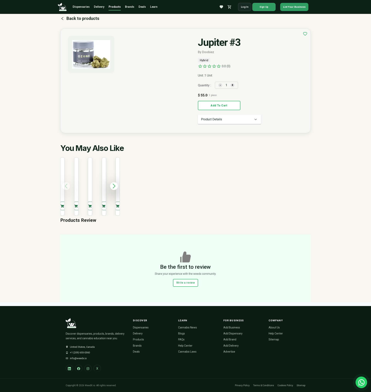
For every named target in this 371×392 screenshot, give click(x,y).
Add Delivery (231, 345)
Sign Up (264, 7)
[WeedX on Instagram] (88, 368)
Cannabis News (187, 327)
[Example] (305, 34)
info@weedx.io (78, 358)
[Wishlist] (221, 7)
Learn (153, 6)
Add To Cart (219, 105)
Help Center (185, 345)
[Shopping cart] (229, 7)
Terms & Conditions (263, 385)
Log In (244, 7)
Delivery (99, 6)
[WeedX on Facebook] (78, 368)
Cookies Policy (285, 385)
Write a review (185, 282)
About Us (274, 327)
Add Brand (229, 339)
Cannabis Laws (187, 351)
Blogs (181, 333)
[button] (229, 119)
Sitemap (274, 339)
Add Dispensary (233, 333)
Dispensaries (81, 6)
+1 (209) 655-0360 (80, 352)
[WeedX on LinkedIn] (69, 368)
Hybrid (204, 60)
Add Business (231, 327)
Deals (142, 6)
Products (115, 6)
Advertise (229, 351)
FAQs (181, 339)
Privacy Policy (242, 385)
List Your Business (294, 6)
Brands (129, 6)
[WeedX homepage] (62, 7)
